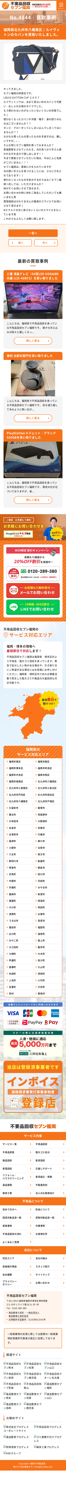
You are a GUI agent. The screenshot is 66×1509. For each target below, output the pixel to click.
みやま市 (42, 887)
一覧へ (33, 233)
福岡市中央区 (16, 774)
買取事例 (7, 1225)
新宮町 (41, 894)
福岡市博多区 (16, 768)
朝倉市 (41, 867)
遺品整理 (7, 1184)
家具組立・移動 (44, 1176)
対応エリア (8, 1258)
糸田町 (12, 973)
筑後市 (12, 867)
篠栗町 (12, 900)
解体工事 (7, 1193)
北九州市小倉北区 (47, 787)
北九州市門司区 (17, 794)
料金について (43, 1209)
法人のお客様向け (45, 1193)
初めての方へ (10, 1209)
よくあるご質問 (11, 1242)
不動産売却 (41, 1184)
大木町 (41, 953)
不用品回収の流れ (12, 1233)
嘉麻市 (12, 894)
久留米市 (13, 807)
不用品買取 (8, 1152)
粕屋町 (41, 861)
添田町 (41, 973)
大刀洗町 (13, 947)
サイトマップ (43, 1274)
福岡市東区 (15, 761)
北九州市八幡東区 (18, 801)
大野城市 (42, 821)
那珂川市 (13, 861)
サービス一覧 (10, 1144)
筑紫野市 (42, 814)
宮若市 (41, 920)
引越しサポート (44, 1168)
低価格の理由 (10, 1266)
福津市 (12, 841)
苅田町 (41, 880)
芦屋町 (12, 960)
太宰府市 (13, 834)
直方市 (41, 854)
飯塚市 (41, 807)
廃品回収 (7, 1160)
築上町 (41, 940)
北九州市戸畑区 (46, 801)
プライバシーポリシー (10, 1283)
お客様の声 (41, 1233)
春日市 (12, 814)
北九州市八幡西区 (47, 781)
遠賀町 (41, 933)
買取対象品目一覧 (45, 1217)
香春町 (12, 967)
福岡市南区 (44, 761)
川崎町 (12, 953)
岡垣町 (41, 900)
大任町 (41, 986)
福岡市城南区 (16, 781)
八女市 (12, 854)
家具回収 (40, 1160)
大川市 (12, 907)
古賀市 (41, 847)
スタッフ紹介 (43, 1266)
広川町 (12, 933)
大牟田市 (13, 821)
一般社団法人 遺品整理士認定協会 (24, 1314)
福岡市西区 (44, 774)
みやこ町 (13, 940)
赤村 (11, 993)
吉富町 (12, 986)
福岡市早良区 (45, 768)
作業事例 (40, 1225)
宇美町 (12, 887)
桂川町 (41, 960)
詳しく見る (33, 340)
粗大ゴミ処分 (43, 1152)
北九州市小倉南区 (18, 787)
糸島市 (12, 827)
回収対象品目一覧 (12, 1217)
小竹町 (41, 980)
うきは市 (13, 920)
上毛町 (12, 980)
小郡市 (12, 847)
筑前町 (41, 907)
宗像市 (41, 827)
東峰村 (41, 993)
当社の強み (41, 1258)
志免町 (12, 874)
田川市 (41, 874)
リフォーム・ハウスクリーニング (13, 1176)
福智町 (41, 927)
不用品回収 (41, 1144)
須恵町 (12, 914)
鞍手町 (41, 947)
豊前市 (12, 927)
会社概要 (7, 1274)
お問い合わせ (43, 1282)
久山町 (41, 967)
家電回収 (7, 1168)
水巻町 (41, 914)
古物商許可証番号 (17, 1319)
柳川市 (41, 841)
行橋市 (41, 834)
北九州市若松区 (46, 794)
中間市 (12, 880)
